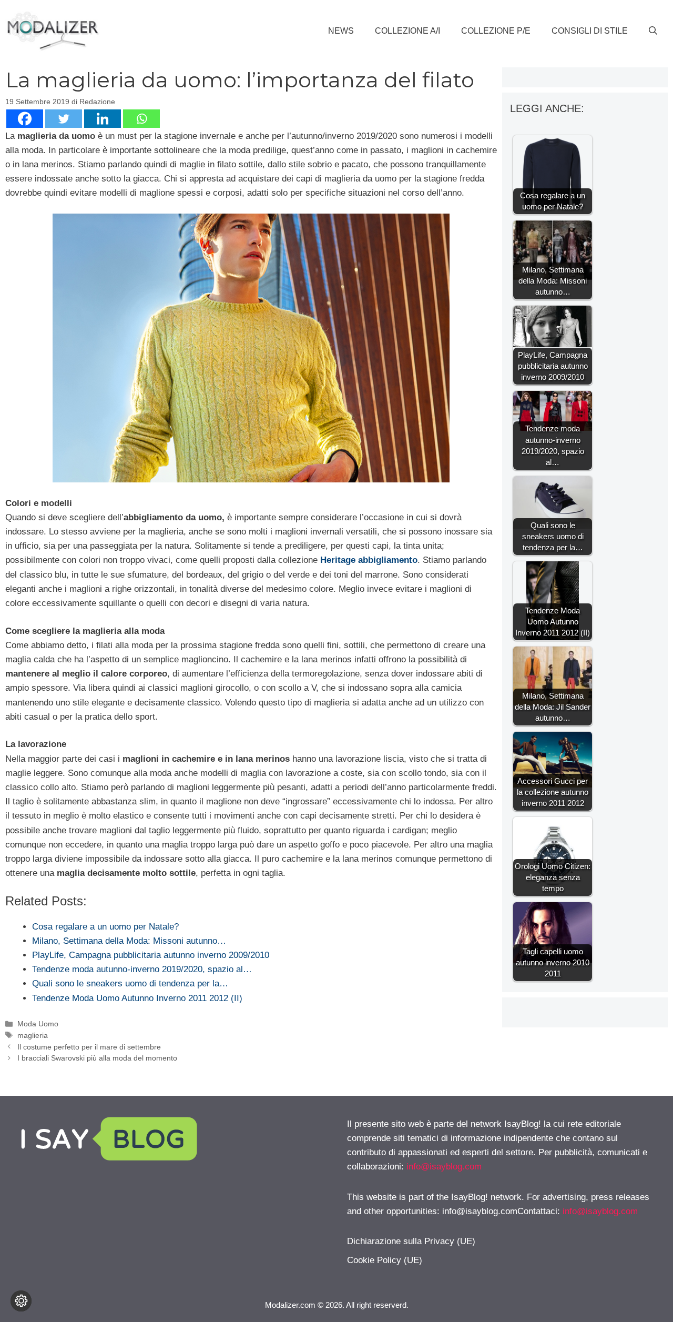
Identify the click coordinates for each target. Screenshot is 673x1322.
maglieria (32, 1035)
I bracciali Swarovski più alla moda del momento (97, 1058)
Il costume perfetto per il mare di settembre (89, 1047)
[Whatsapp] (141, 118)
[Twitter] (63, 118)
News (341, 30)
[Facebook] (24, 118)
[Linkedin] (102, 118)
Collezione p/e (496, 30)
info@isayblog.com (444, 1167)
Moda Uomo (37, 1024)
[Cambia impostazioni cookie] (21, 1300)
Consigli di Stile (590, 30)
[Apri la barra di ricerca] (653, 31)
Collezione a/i (407, 30)
